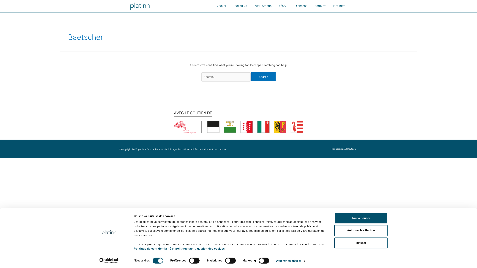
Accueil (222, 6)
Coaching (241, 6)
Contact (320, 6)
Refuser (361, 242)
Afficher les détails (288, 260)
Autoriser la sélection (361, 230)
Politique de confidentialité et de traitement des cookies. (197, 149)
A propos (301, 6)
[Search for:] (226, 77)
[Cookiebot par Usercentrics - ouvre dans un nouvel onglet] (109, 261)
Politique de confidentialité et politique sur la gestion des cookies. (180, 248)
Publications (263, 6)
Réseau (283, 6)
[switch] (194, 261)
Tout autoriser (361, 218)
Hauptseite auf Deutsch (343, 149)
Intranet (339, 6)
